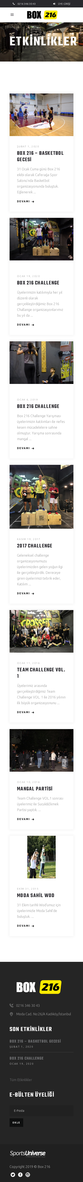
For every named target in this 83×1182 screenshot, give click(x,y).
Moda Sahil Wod (36, 896)
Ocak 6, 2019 (27, 399)
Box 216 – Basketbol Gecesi (40, 157)
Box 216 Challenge (38, 283)
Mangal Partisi (35, 789)
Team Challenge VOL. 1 (41, 673)
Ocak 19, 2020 (28, 276)
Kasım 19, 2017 (28, 539)
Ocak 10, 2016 (28, 782)
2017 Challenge (35, 546)
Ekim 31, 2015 (28, 888)
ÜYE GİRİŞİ (63, 3)
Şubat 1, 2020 (28, 146)
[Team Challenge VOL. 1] (41, 631)
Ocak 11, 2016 (28, 663)
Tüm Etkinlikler (21, 1080)
